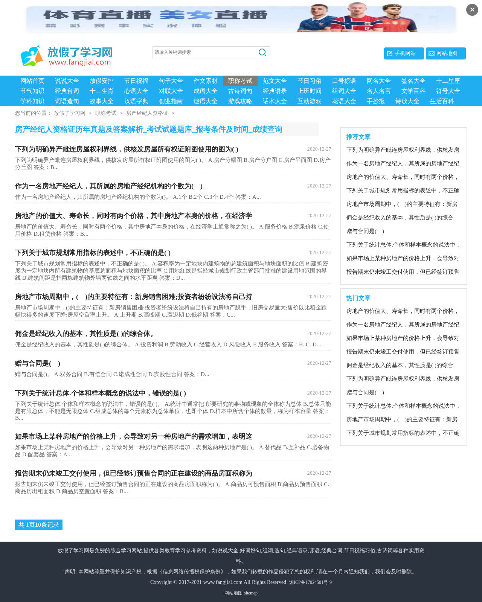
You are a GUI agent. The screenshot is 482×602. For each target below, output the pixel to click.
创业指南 (171, 101)
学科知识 (32, 101)
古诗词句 (240, 91)
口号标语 (344, 81)
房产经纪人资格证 (147, 113)
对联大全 (171, 91)
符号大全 (448, 91)
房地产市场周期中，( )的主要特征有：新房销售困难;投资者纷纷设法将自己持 (173, 296)
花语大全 (344, 101)
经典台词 (67, 91)
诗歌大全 (407, 101)
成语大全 (206, 91)
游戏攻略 (240, 101)
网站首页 (32, 81)
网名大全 (379, 81)
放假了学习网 (69, 113)
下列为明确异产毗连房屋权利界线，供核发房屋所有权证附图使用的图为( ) (173, 149)
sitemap (251, 593)
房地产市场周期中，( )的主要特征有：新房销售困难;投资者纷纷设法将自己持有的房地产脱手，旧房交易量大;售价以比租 (403, 204)
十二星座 (448, 81)
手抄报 (376, 101)
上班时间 (309, 91)
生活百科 (442, 101)
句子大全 (171, 81)
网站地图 (447, 53)
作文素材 (206, 81)
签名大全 (413, 81)
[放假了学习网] (71, 52)
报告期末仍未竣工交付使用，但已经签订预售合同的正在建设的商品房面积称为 (173, 473)
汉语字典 (136, 101)
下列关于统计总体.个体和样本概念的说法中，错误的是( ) (173, 393)
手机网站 (405, 53)
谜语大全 (206, 101)
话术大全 (275, 101)
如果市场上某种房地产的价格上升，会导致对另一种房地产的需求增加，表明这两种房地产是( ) (402, 258)
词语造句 (67, 101)
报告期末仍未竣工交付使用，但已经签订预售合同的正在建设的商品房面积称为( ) (402, 272)
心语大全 (136, 91)
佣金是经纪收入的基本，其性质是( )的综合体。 (173, 333)
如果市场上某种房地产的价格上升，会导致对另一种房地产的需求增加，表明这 (173, 436)
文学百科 (413, 91)
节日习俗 (309, 81)
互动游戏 (309, 101)
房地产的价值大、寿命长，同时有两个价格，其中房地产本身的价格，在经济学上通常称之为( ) (402, 177)
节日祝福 (136, 81)
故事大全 (102, 101)
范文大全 (275, 81)
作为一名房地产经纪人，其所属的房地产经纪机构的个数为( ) (173, 186)
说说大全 (67, 81)
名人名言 (379, 91)
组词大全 (344, 91)
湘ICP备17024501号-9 (310, 582)
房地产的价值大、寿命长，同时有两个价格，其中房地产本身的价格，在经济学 (173, 215)
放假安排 (102, 81)
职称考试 (240, 81)
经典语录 (275, 91)
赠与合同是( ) (173, 363)
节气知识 (32, 91)
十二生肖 (102, 91)
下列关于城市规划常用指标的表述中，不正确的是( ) (173, 252)
